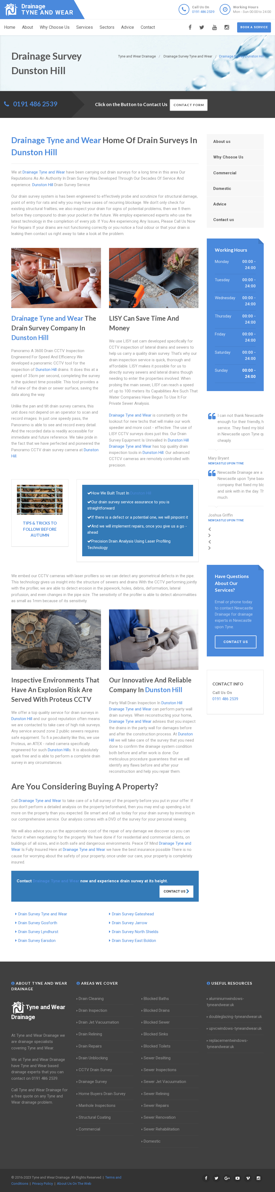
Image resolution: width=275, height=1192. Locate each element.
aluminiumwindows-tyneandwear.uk (225, 1001)
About (27, 27)
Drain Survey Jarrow (129, 922)
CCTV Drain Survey (95, 1069)
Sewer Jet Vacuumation (165, 1081)
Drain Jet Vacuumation (99, 1022)
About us (221, 141)
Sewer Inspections (160, 1069)
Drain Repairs (90, 1046)
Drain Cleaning (91, 998)
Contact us (223, 219)
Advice (127, 27)
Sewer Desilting (157, 1058)
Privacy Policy (42, 1184)
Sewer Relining (156, 1093)
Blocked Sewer (157, 1022)
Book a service (254, 27)
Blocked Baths (156, 998)
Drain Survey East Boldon (134, 940)
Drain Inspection (93, 1010)
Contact (148, 27)
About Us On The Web (74, 1184)
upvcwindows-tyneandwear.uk (235, 1028)
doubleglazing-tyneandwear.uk (235, 1016)
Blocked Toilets (157, 1046)
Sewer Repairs (156, 1105)
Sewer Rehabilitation (161, 1129)
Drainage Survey (93, 1081)
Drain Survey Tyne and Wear (42, 914)
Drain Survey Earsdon (37, 940)
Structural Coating (95, 1117)
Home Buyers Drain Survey (102, 1093)
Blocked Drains (157, 1010)
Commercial (224, 173)
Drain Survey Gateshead (133, 914)
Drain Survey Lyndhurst (38, 931)
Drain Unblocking (93, 1058)
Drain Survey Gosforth (37, 922)
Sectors (107, 27)
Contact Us (175, 891)
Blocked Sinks (156, 1034)
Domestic (222, 188)
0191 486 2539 (203, 12)
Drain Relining (90, 1034)
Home (9, 27)
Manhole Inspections (97, 1105)
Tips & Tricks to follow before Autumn (40, 529)
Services (84, 27)
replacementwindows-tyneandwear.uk (227, 1043)
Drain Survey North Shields (135, 931)
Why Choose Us (55, 27)
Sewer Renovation (160, 1117)
